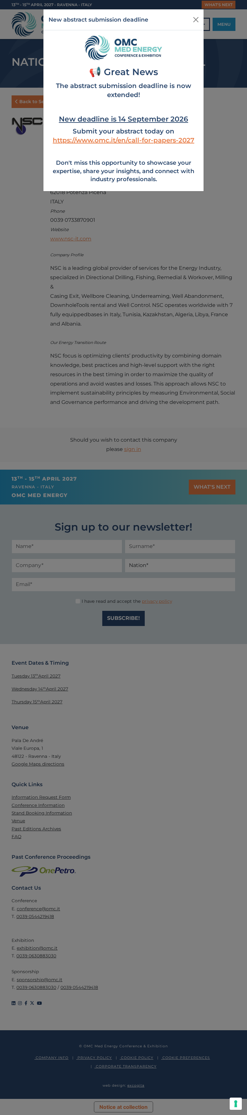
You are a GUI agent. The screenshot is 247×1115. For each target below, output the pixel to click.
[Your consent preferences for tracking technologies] (236, 1104)
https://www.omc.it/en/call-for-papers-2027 (123, 140)
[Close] (196, 20)
